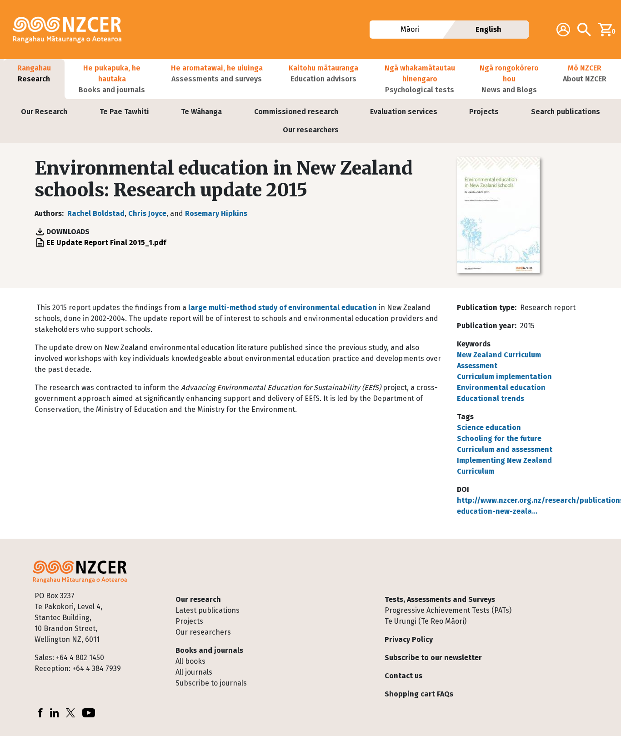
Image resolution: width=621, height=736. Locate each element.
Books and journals (209, 650)
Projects (484, 111)
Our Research (44, 111)
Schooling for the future (499, 438)
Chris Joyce (147, 213)
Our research (198, 599)
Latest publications (207, 610)
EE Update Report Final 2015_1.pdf (106, 242)
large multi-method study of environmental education (281, 307)
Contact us (403, 675)
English (488, 29)
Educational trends (490, 398)
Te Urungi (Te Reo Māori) (425, 621)
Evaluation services (403, 111)
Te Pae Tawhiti (124, 111)
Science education (489, 427)
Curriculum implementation (504, 376)
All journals (193, 672)
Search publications (565, 111)
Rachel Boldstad (96, 213)
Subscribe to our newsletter (433, 657)
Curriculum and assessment (504, 449)
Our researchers (311, 129)
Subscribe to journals (211, 683)
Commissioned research (296, 111)
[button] (34, 79)
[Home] (70, 29)
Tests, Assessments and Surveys (440, 599)
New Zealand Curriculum (499, 354)
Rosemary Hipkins (216, 213)
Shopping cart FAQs (419, 694)
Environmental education (501, 387)
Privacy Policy (409, 639)
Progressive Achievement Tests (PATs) (448, 610)
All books (190, 661)
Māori (410, 29)
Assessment (477, 365)
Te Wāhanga (201, 111)
